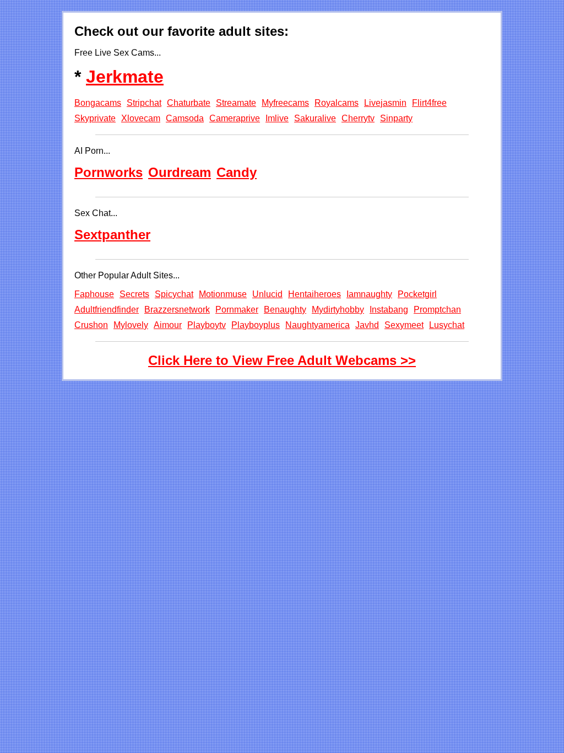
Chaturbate (188, 102)
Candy (236, 172)
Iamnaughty (369, 294)
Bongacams (97, 102)
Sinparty (396, 118)
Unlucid (267, 294)
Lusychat (446, 325)
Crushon (91, 325)
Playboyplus (255, 325)
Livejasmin (385, 102)
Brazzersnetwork (177, 309)
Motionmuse (223, 294)
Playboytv (206, 325)
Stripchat (144, 102)
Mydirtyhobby (338, 309)
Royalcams (336, 102)
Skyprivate (95, 118)
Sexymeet (404, 325)
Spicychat (174, 294)
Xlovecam (140, 118)
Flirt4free (429, 102)
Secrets (134, 294)
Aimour (168, 325)
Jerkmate (125, 77)
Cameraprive (234, 118)
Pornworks (108, 172)
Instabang (389, 309)
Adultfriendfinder (106, 309)
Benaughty (285, 309)
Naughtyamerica (317, 325)
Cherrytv (358, 118)
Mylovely (130, 325)
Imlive (277, 118)
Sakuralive (315, 118)
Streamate (236, 102)
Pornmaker (236, 309)
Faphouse (94, 294)
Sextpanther (112, 234)
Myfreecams (285, 102)
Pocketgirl (417, 294)
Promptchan (437, 309)
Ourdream (179, 172)
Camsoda (185, 118)
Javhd (367, 325)
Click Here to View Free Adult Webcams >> (282, 360)
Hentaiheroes (314, 294)
